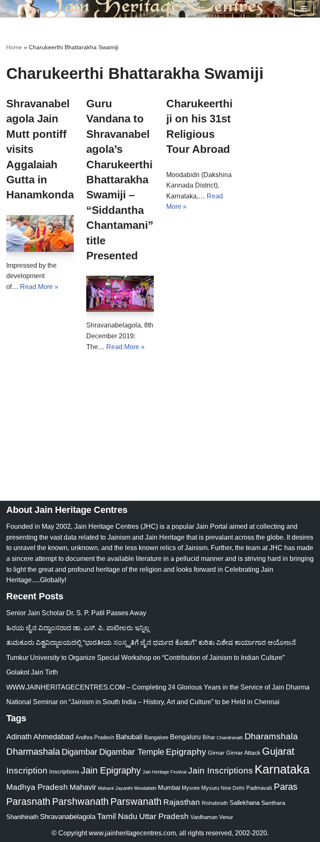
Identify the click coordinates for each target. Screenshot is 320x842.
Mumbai (169, 787)
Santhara (273, 802)
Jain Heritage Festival (164, 771)
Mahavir (83, 787)
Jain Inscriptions (220, 771)
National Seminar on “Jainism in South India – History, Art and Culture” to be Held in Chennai (143, 701)
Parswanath (136, 801)
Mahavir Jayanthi (115, 788)
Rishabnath (215, 803)
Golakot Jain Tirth (32, 672)
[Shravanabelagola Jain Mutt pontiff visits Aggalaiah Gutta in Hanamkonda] (40, 233)
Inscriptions (64, 771)
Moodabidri (145, 788)
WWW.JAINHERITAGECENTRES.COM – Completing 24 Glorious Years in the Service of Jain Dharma (158, 687)
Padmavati (259, 788)
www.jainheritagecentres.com (132, 833)
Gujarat (278, 751)
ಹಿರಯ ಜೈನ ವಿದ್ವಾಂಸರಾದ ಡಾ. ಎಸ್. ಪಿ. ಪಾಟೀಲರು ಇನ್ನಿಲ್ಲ (77, 628)
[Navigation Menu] (304, 9)
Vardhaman (204, 817)
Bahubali (129, 737)
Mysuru (210, 788)
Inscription (27, 771)
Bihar (208, 737)
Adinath (19, 736)
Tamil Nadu (117, 816)
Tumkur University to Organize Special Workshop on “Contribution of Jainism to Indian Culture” (145, 657)
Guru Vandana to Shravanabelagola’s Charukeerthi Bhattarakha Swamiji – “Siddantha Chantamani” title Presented (119, 179)
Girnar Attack (243, 752)
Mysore (191, 788)
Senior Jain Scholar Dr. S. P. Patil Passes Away (76, 612)
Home (14, 47)
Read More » (39, 286)
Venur (226, 817)
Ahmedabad (53, 737)
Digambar (80, 751)
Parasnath (28, 801)
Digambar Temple (131, 751)
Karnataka (282, 769)
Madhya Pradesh (37, 787)
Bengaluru (185, 737)
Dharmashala (33, 751)
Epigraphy (186, 752)
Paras (286, 786)
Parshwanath (80, 801)
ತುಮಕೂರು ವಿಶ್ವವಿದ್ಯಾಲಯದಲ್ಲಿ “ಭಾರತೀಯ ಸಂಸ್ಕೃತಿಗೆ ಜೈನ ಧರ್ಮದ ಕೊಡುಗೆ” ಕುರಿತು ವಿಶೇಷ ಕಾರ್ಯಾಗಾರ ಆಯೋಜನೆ (151, 642)
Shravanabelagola (67, 817)
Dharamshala (271, 736)
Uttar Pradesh (164, 816)
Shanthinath (22, 817)
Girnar (216, 752)
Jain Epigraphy (111, 770)
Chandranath (230, 737)
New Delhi (233, 788)
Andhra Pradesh (94, 738)
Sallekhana (245, 802)
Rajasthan (181, 802)
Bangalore (156, 737)
